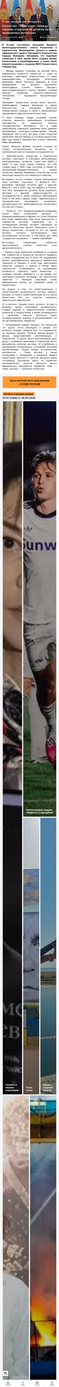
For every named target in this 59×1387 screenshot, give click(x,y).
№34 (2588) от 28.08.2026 (19, 397)
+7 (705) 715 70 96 (29, 384)
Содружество (16, 19)
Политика (5, 19)
